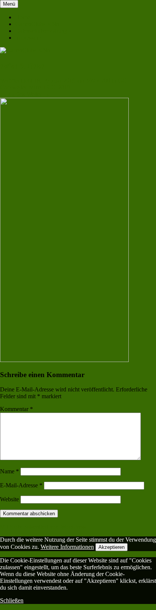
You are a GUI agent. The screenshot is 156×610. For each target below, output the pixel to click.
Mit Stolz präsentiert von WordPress (43, 527)
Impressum (28, 37)
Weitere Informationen (67, 547)
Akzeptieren (111, 547)
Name (9, 471)
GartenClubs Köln (37, 24)
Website (9, 499)
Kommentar (16, 409)
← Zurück (12, 94)
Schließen (11, 600)
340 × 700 (98, 80)
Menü (9, 4)
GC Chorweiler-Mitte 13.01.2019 (63, 84)
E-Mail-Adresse (21, 485)
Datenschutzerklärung (41, 31)
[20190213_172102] (64, 360)
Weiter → (38, 94)
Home (22, 17)
